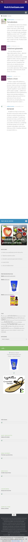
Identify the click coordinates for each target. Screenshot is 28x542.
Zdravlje (9, 76)
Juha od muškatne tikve (7, 265)
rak (6, 326)
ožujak (19, 324)
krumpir (16, 322)
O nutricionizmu (5, 488)
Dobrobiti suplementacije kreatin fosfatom (12, 259)
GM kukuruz (21, 318)
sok (22, 326)
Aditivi (8, 46)
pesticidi (23, 324)
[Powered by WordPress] (9, 534)
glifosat (15, 318)
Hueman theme (21, 534)
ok (21, 540)
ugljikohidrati (21, 328)
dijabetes (4, 318)
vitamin (11, 330)
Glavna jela (4, 506)
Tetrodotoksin (12, 22)
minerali (4, 324)
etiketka (10, 318)
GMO (3, 320)
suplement (5, 328)
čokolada (3, 332)
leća (21, 322)
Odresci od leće (5, 508)
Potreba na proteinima (6, 455)
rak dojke (9, 326)
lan (19, 322)
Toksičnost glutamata (15, 48)
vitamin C (15, 330)
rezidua (20, 326)
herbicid (7, 320)
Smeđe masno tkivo (6, 472)
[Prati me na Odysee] (26, 221)
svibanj (10, 328)
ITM (15, 320)
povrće (3, 326)
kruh (14, 322)
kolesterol (8, 322)
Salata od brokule (5, 437)
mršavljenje (12, 324)
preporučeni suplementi (8, 276)
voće (23, 330)
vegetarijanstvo (7, 330)
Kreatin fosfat (5, 262)
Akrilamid (10, 109)
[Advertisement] (14, 406)
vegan (2, 330)
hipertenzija (12, 320)
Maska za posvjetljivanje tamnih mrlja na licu (12, 252)
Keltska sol (5, 279)
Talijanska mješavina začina (8, 255)
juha (17, 320)
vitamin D (19, 330)
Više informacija (16, 540)
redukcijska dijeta (15, 326)
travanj (16, 328)
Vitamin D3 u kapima (7, 294)
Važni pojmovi (10, 19)
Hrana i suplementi (5, 453)
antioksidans (12, 316)
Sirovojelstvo (8, 435)
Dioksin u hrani (12, 79)
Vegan (8, 506)
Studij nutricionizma (6, 490)
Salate (2, 435)
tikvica (13, 328)
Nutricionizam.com (14, 7)
